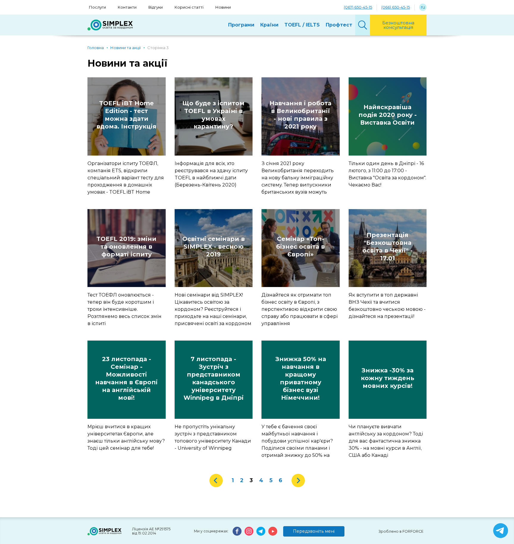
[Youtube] (272, 531)
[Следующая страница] (298, 480)
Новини (223, 7)
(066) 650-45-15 (395, 7)
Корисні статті (189, 7)
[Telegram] (260, 531)
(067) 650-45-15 (358, 7)
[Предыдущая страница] (216, 480)
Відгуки (155, 7)
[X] (500, 530)
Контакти (127, 7)
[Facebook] (237, 531)
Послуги (97, 7)
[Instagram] (249, 531)
